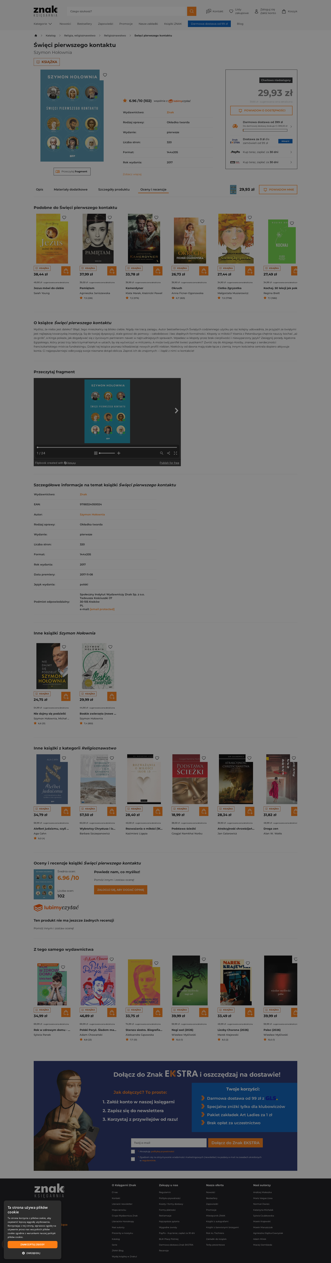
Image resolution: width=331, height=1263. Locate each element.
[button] (32, 1253)
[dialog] (32, 1230)
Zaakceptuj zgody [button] (32, 1244)
